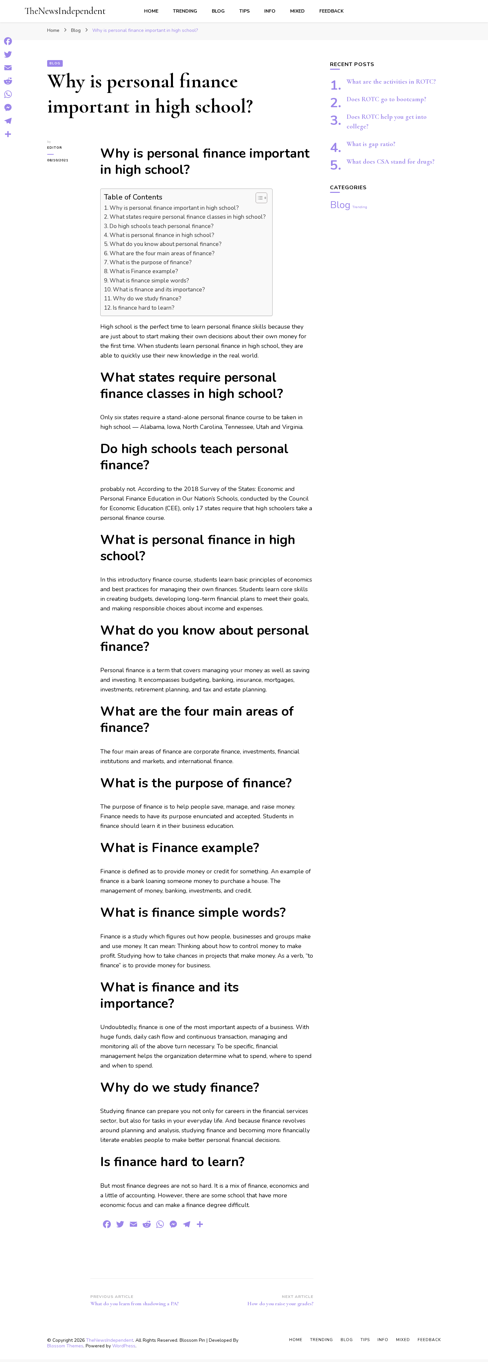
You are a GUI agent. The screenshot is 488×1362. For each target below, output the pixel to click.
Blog (218, 11)
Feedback (331, 11)
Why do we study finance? (147, 298)
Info (270, 11)
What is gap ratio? (371, 144)
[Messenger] (8, 107)
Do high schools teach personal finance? (161, 226)
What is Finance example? (144, 271)
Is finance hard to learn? (143, 308)
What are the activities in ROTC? (391, 82)
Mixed (297, 11)
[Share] (8, 134)
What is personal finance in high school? (162, 235)
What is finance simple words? (149, 280)
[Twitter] (8, 54)
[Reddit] (8, 81)
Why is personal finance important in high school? (174, 208)
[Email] (8, 67)
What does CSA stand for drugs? (391, 162)
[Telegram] (8, 120)
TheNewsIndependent (65, 11)
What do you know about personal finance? (165, 244)
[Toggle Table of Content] (258, 197)
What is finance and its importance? (159, 289)
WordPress (123, 1346)
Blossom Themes (65, 1346)
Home (151, 11)
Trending (185, 11)
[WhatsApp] (8, 94)
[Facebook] (8, 41)
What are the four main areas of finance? (162, 253)
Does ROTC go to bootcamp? (386, 99)
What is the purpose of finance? (151, 262)
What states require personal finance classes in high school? (188, 217)
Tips (244, 11)
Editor (54, 147)
